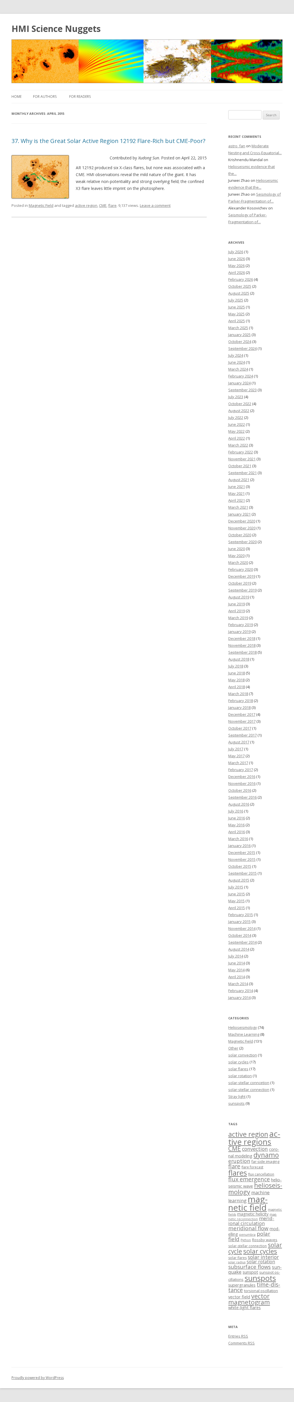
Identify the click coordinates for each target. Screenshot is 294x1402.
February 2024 (240, 376)
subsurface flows (249, 1266)
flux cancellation (261, 1174)
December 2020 (241, 521)
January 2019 (239, 631)
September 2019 (242, 590)
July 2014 (235, 956)
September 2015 (242, 873)
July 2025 (235, 300)
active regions (254, 1137)
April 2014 (236, 976)
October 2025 (239, 286)
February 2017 (240, 769)
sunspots (236, 1103)
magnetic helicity (252, 1214)
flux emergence (249, 1179)
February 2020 (240, 569)
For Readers (80, 96)
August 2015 (238, 880)
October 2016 (239, 790)
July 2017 (235, 748)
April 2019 (236, 610)
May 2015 (236, 900)
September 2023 (242, 389)
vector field (239, 1297)
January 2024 (239, 383)
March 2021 (238, 507)
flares (237, 1173)
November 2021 (242, 458)
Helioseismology (242, 1027)
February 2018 (240, 700)
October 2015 (239, 866)
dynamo (266, 1154)
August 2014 (238, 949)
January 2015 (239, 921)
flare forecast (252, 1167)
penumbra (247, 1235)
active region (86, 205)
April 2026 (236, 272)
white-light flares (244, 1307)
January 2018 (239, 707)
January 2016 (239, 845)
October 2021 (239, 465)
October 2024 (239, 341)
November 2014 (242, 928)
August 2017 (238, 742)
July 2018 (235, 666)
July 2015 (235, 887)
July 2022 (235, 417)
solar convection (242, 1055)
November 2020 (242, 528)
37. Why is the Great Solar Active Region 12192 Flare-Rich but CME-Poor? (108, 141)
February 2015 (240, 914)
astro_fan (236, 145)
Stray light (236, 1096)
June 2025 (236, 307)
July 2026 (235, 251)
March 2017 (238, 762)
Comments (241, 1343)
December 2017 (241, 714)
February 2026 (240, 279)
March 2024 (238, 369)
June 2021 (236, 486)
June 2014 (236, 963)
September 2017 (242, 735)
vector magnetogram (249, 1299)
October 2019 (239, 583)
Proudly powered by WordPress (37, 1377)
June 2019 (236, 603)
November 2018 (242, 645)
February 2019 (240, 624)
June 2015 (236, 893)
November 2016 (242, 783)
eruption (239, 1160)
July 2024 (235, 355)
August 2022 (238, 410)
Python (246, 1240)
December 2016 (241, 776)
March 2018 (238, 693)
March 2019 (238, 617)
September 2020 (242, 541)
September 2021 (242, 472)
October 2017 (239, 728)
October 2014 (239, 935)
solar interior (263, 1257)
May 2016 (236, 824)
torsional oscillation (261, 1290)
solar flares (238, 1068)
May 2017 (236, 755)
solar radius (236, 1262)
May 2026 (236, 265)
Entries (238, 1336)
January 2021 (239, 514)
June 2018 (236, 673)
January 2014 (239, 997)
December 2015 (241, 852)
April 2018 (236, 686)
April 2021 (236, 500)
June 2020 (236, 548)
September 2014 (242, 942)
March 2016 (238, 838)
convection (255, 1148)
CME (103, 205)
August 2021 (238, 479)
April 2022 (236, 438)
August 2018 (238, 659)
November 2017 (242, 721)
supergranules (242, 1285)
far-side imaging (265, 1161)
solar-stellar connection (248, 1089)
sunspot (250, 1272)
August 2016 (238, 804)
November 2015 (242, 859)
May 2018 (236, 679)
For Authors (45, 96)
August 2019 (238, 597)
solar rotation (240, 1075)
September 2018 (242, 652)
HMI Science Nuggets (56, 29)
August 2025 (238, 293)
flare (112, 205)
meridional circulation (251, 1220)
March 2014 (238, 983)
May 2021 (236, 493)
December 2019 (241, 576)
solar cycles (238, 1062)
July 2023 (235, 396)
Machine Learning (243, 1034)
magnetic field (248, 1203)
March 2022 (238, 445)
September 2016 (242, 797)
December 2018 (241, 638)
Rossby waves (264, 1239)
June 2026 (236, 258)
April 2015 (236, 907)
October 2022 (239, 403)
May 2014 (236, 969)
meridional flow (248, 1228)
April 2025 (236, 320)
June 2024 (236, 362)
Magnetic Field (41, 205)
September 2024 (242, 348)
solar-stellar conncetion (248, 1082)
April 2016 (236, 831)
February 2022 (240, 452)
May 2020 (236, 555)
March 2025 (238, 327)
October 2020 (239, 534)
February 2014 (240, 990)
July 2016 (235, 811)
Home (16, 96)
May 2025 (236, 313)
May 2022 (236, 431)
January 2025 (239, 334)
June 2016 (236, 818)
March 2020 (238, 562)
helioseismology (255, 1188)
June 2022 (236, 424)
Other (233, 1048)
